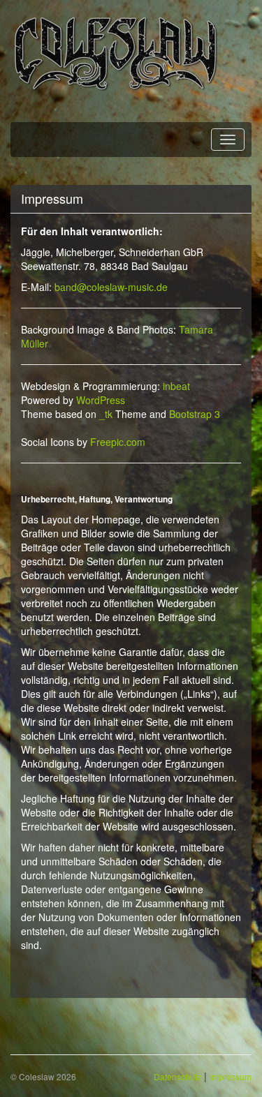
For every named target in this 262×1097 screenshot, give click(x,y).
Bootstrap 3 (194, 414)
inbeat (176, 386)
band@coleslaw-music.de (111, 287)
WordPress (100, 400)
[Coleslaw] (115, 52)
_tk (105, 414)
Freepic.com (117, 442)
